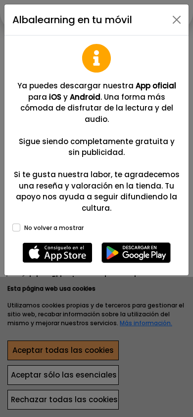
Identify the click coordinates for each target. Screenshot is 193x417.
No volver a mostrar (54, 228)
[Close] (177, 20)
